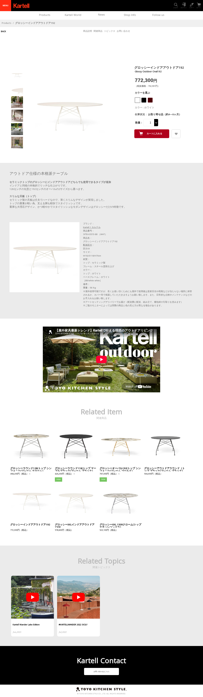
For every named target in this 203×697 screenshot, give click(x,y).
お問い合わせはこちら (101, 671)
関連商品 (98, 31)
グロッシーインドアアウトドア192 (35, 23)
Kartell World (73, 15)
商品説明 (87, 31)
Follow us (158, 15)
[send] (176, 133)
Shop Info (130, 15)
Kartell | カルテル (92, 227)
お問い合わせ (123, 31)
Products (44, 15)
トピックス (109, 31)
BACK (3, 31)
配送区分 (87, 245)
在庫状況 (140, 115)
